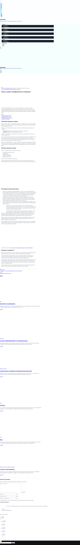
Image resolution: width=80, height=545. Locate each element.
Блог (3, 45)
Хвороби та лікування (16, 89)
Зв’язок (3, 509)
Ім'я (17, 494)
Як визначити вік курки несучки (5, 273)
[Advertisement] (40, 79)
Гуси (2, 531)
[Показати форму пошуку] (0, 48)
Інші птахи (4, 42)
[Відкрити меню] (1, 72)
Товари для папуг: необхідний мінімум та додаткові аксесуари (22, 247)
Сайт (17, 498)
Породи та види (5, 25)
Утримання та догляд (6, 26)
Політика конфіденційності (6, 510)
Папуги (2, 89)
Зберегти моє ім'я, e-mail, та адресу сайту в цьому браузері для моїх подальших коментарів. (17, 500)
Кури (2, 524)
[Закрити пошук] (1, 541)
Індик (2, 534)
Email (17, 496)
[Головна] (1, 88)
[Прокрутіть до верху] (1, 517)
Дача (3, 44)
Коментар (24, 492)
